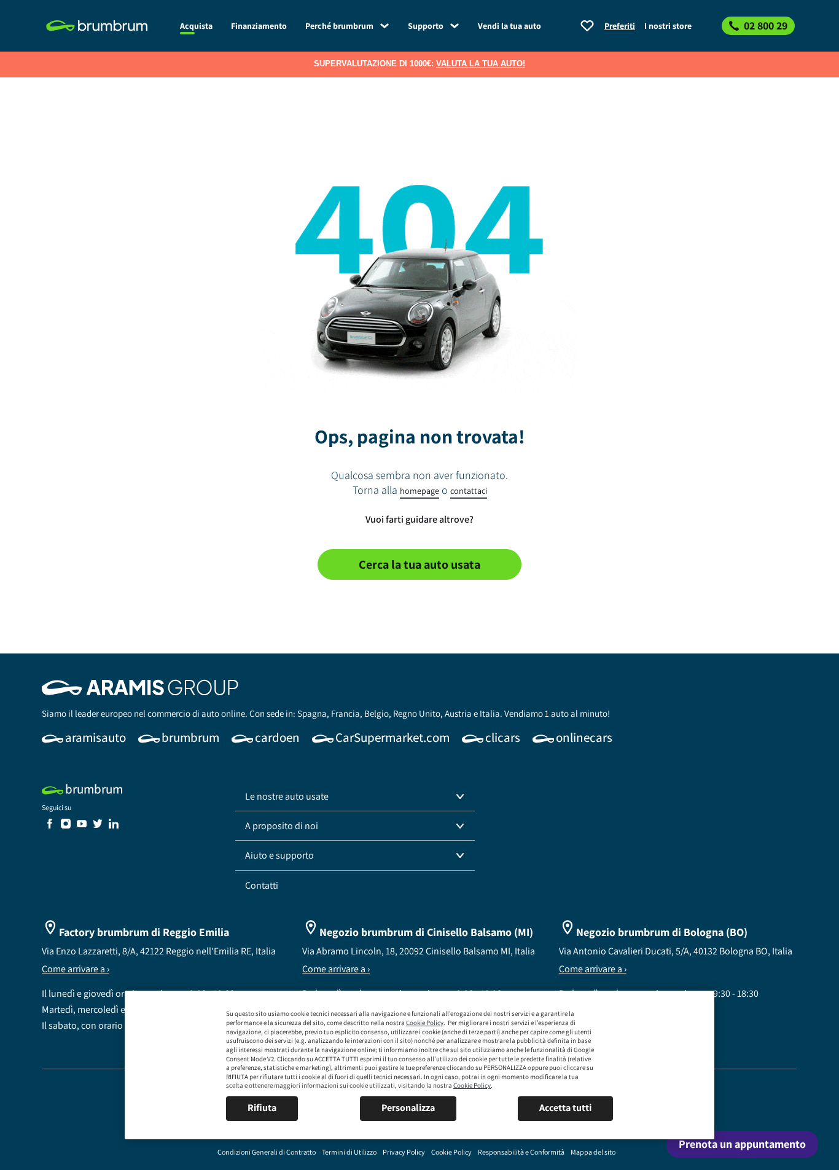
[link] (106, 26)
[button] (355, 796)
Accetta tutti (565, 1107)
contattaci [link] (468, 490)
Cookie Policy (424, 1022)
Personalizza (408, 1107)
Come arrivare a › (75, 968)
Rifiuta (262, 1107)
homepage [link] (419, 490)
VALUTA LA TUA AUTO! (480, 63)
